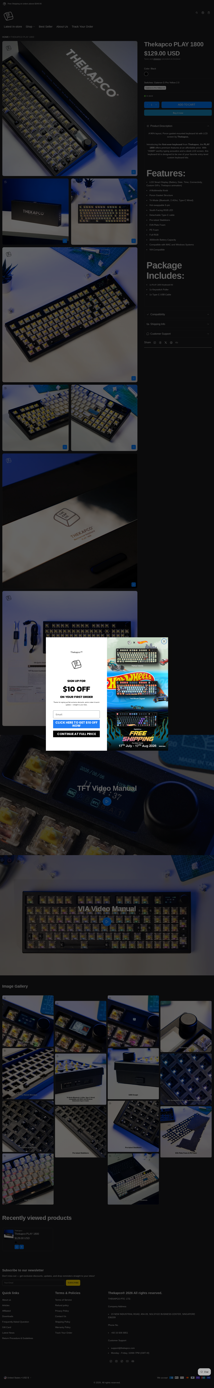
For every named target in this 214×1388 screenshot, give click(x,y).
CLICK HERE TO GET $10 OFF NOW (76, 724)
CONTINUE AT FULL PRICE (76, 734)
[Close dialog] (164, 641)
